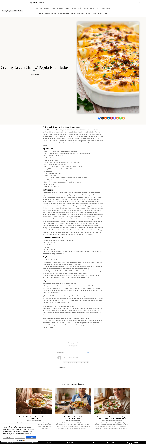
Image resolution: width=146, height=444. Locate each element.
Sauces (73, 14)
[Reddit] (105, 118)
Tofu (105, 14)
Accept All (31, 437)
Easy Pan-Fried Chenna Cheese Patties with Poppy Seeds (34, 417)
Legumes (92, 8)
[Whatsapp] (120, 118)
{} (83, 362)
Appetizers (47, 8)
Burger (67, 8)
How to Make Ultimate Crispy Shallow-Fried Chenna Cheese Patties (73, 417)
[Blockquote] (77, 362)
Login (87, 352)
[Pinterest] (111, 118)
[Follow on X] (139, 2)
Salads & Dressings (63, 14)
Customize (8, 437)
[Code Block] (79, 362)
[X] (102, 118)
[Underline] (68, 362)
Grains (86, 8)
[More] (123, 118)
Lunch (98, 8)
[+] (85, 362)
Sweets (100, 14)
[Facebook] (99, 118)
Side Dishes (80, 14)
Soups (94, 14)
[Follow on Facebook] (136, 2)
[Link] (81, 362)
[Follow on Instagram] (142, 2)
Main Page (39, 8)
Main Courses (106, 8)
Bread (54, 8)
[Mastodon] (114, 118)
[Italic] (66, 362)
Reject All (20, 437)
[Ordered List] (73, 362)
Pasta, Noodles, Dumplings (47, 14)
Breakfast (60, 8)
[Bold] (64, 362)
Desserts (73, 8)
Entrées (80, 8)
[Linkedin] (108, 118)
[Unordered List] (75, 362)
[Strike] (70, 362)
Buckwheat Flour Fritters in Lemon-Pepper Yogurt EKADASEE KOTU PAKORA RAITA (112, 417)
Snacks (88, 14)
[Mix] (117, 118)
